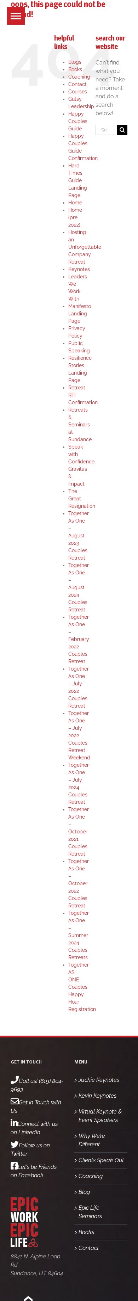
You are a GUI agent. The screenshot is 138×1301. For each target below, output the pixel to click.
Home (75, 202)
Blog (84, 1192)
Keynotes (79, 269)
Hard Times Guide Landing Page (77, 180)
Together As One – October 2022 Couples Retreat (78, 883)
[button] (16, 16)
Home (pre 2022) (75, 217)
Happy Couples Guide (77, 121)
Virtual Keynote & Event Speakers (100, 1115)
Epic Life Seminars (90, 1212)
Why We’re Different (92, 1140)
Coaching (79, 77)
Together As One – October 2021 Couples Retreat (78, 832)
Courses (77, 91)
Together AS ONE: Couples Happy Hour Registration (82, 987)
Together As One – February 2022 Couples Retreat (78, 639)
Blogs (74, 62)
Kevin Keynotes (97, 1095)
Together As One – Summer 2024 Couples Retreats (78, 935)
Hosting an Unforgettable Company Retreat (84, 247)
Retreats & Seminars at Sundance (80, 424)
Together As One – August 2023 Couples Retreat (78, 536)
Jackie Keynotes (99, 1080)
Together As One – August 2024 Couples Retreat (78, 587)
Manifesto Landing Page (79, 313)
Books (75, 69)
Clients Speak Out (101, 1160)
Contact (77, 84)
